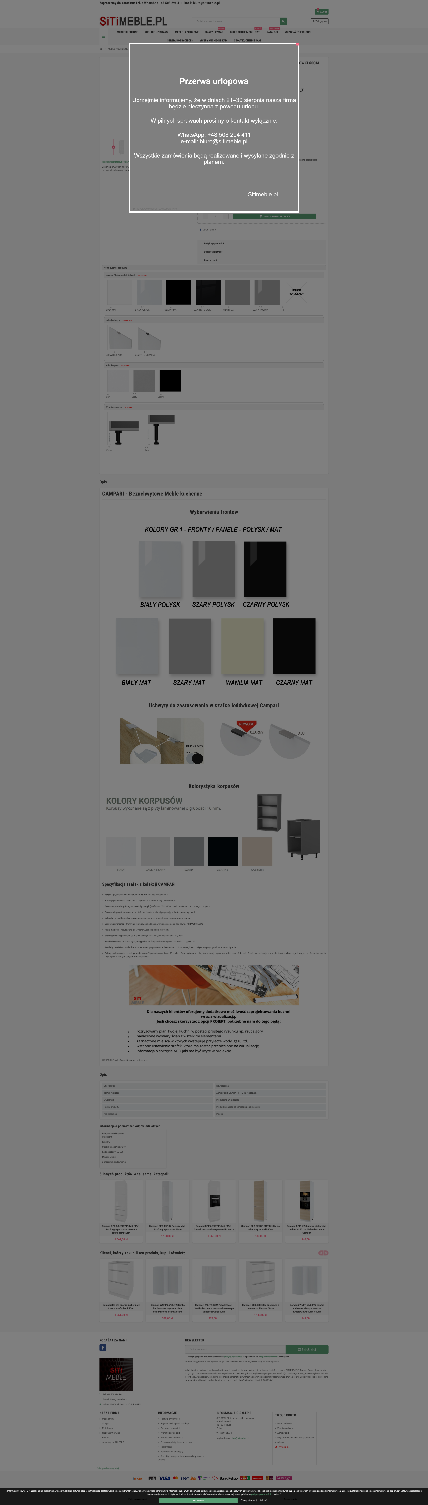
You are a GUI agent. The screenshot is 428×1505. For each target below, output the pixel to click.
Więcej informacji (249, 1500)
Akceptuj (198, 1500)
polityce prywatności (261, 1494)
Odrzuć (263, 1500)
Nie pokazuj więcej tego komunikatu (156, 209)
